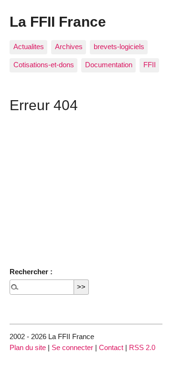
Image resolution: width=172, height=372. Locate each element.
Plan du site (28, 347)
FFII (149, 65)
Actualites (28, 46)
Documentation (108, 65)
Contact (111, 347)
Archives (69, 46)
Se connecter (72, 347)
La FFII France (58, 21)
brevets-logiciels (119, 46)
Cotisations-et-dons (43, 65)
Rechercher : (31, 272)
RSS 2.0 (142, 347)
